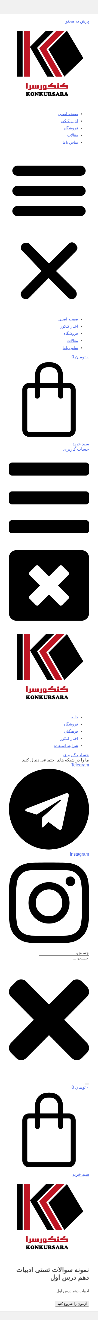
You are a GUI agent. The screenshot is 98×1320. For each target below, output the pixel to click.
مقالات (72, 135)
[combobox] (64, 958)
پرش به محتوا (77, 21)
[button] (49, 230)
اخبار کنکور (69, 121)
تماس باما (70, 142)
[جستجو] (87, 1083)
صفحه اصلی (68, 113)
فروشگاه (71, 128)
